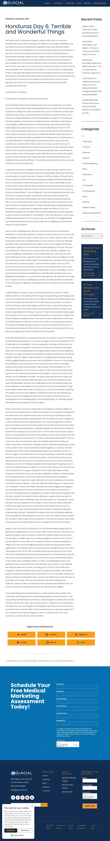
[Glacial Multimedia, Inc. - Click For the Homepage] (21, 773)
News (84, 169)
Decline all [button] (25, 830)
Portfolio (70, 3)
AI (83, 136)
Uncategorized (88, 191)
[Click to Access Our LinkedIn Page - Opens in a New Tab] (32, 797)
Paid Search (87, 174)
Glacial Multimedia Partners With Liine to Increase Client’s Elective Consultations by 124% (91, 106)
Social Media (87, 185)
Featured (86, 152)
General (85, 158)
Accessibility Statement (81, 827)
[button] (18, 835)
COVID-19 (86, 147)
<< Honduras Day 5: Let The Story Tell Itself (21, 661)
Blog (79, 3)
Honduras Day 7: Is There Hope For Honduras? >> (56, 661)
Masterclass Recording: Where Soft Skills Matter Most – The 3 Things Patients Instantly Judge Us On (91, 66)
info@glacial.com (19, 790)
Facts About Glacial (60, 827)
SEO (84, 180)
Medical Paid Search (67, 786)
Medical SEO (67, 792)
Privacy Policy (71, 827)
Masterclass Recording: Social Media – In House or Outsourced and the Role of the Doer (91, 48)
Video (84, 196)
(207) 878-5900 (100, 3)
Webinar (85, 202)
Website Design (88, 207)
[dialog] (18, 821)
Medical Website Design (69, 779)
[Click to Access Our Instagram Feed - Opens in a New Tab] (22, 797)
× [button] (32, 806)
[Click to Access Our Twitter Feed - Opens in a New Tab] (13, 797)
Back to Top (94, 827)
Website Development (91, 213)
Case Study (87, 141)
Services (58, 3)
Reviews (46, 787)
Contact (87, 3)
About (47, 3)
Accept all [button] (11, 830)
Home (45, 775)
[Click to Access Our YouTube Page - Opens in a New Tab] (27, 797)
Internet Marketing (89, 163)
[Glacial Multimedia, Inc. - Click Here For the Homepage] (13, 3)
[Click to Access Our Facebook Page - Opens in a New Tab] (18, 797)
